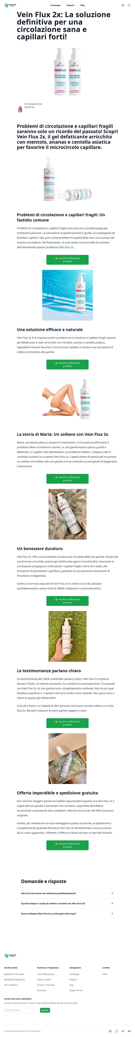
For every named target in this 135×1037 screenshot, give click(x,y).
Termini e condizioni (46, 985)
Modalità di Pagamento (14, 979)
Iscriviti (45, 1010)
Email (104, 974)
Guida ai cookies (44, 979)
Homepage (55, 5)
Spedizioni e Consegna (14, 974)
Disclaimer (41, 990)
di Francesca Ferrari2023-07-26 (33, 105)
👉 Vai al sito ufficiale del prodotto (67, 260)
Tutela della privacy (45, 974)
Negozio (70, 5)
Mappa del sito (76, 990)
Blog (83, 5)
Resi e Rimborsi (11, 985)
